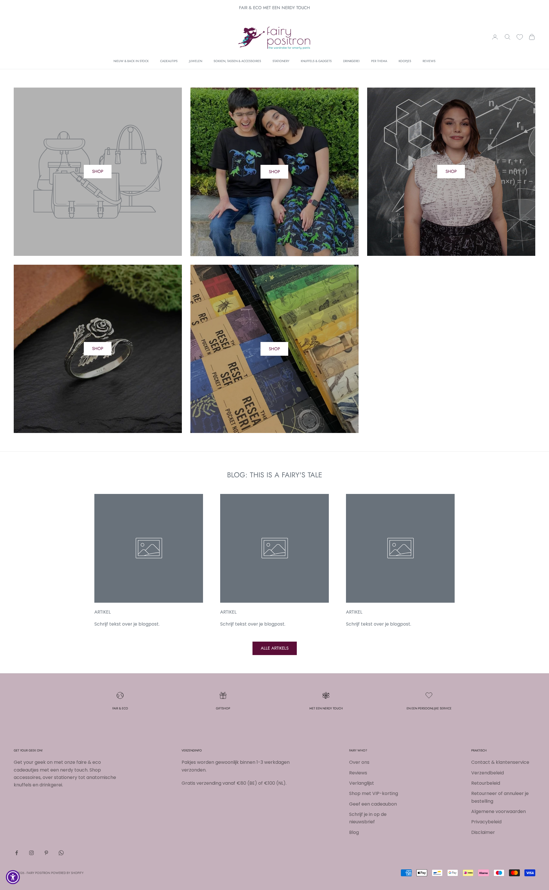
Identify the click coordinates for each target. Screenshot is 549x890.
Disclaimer (483, 832)
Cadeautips (169, 61)
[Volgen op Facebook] (16, 853)
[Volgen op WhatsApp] (61, 853)
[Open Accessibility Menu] (13, 877)
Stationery (280, 61)
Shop (274, 172)
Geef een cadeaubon (373, 804)
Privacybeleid (486, 821)
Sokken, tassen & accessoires (237, 61)
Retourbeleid (485, 783)
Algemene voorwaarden (498, 811)
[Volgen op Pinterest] (46, 853)
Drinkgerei (351, 61)
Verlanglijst (361, 783)
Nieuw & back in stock (131, 61)
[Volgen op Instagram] (31, 853)
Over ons (359, 762)
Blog (354, 832)
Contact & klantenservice (500, 762)
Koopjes (405, 61)
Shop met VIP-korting (373, 793)
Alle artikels (275, 648)
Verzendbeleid (487, 773)
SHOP (97, 171)
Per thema (379, 61)
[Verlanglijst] (520, 37)
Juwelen (195, 61)
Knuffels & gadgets (316, 61)
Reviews (429, 61)
